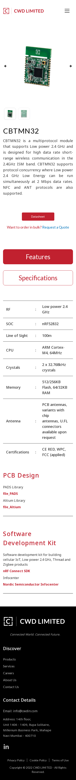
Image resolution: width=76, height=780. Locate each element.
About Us (9, 680)
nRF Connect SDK (16, 571)
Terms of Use (60, 760)
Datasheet (38, 216)
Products (9, 659)
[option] (38, 66)
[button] (5, 66)
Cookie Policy (38, 760)
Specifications (38, 278)
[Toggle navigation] (67, 11)
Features (38, 257)
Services (9, 666)
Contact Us (11, 687)
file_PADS (10, 493)
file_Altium (12, 507)
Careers (8, 673)
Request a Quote (55, 227)
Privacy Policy (16, 760)
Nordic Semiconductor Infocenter (31, 584)
